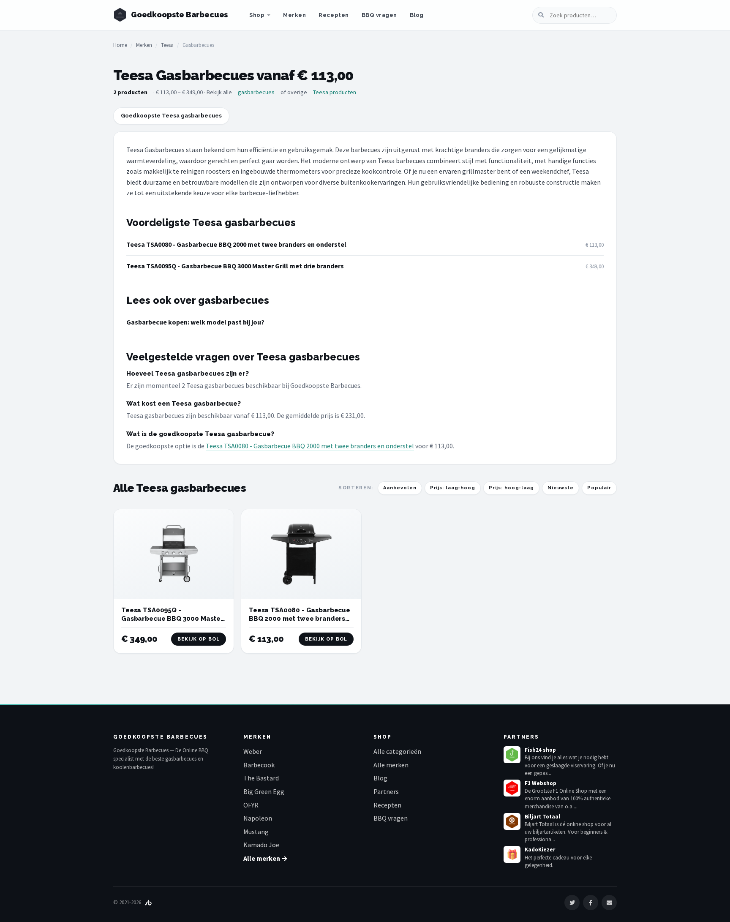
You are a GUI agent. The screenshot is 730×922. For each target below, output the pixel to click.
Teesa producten (334, 92)
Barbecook (259, 765)
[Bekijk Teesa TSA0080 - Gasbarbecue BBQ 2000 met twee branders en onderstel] (301, 554)
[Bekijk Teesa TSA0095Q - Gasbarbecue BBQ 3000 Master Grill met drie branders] (174, 554)
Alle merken (391, 765)
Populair (599, 488)
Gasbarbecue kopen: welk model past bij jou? (195, 322)
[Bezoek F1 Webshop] (512, 788)
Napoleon (257, 818)
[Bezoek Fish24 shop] (512, 754)
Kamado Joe (261, 844)
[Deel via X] (572, 902)
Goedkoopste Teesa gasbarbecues (171, 115)
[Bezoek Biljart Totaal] (512, 821)
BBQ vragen (379, 15)
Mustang (256, 831)
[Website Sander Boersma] (148, 902)
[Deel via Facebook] (590, 902)
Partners (386, 791)
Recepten (334, 15)
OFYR (251, 805)
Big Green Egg (263, 791)
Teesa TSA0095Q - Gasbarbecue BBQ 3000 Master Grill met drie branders (235, 266)
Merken (294, 15)
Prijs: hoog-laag (511, 488)
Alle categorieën (397, 751)
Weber (252, 751)
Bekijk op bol (198, 639)
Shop (256, 15)
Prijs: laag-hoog (452, 488)
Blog (417, 15)
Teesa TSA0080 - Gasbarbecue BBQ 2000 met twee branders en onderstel (236, 244)
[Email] (609, 902)
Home (120, 45)
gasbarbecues (256, 92)
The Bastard (261, 778)
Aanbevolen (400, 488)
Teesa (167, 45)
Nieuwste (561, 488)
